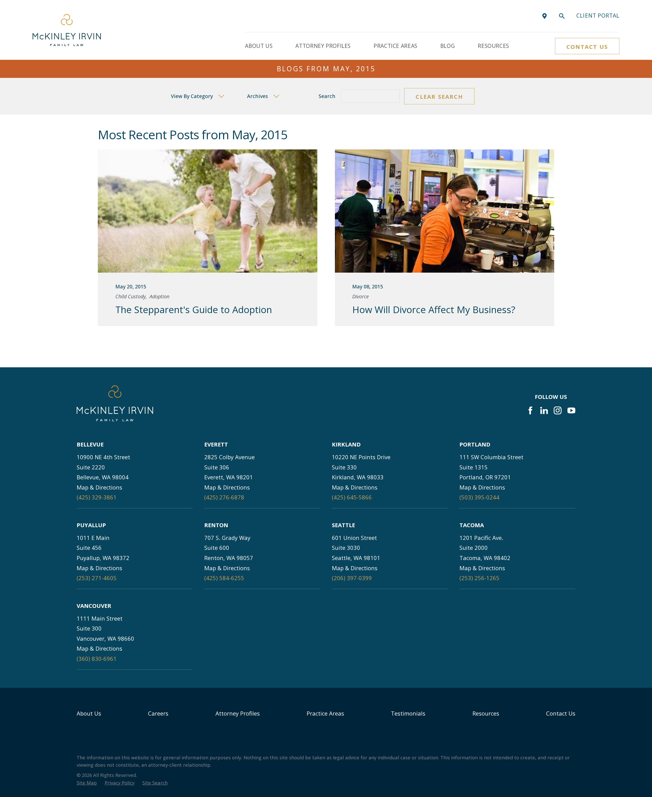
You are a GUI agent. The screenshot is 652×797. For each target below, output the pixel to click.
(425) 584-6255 (224, 578)
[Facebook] (530, 410)
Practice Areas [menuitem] (395, 45)
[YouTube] (571, 410)
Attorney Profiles (237, 713)
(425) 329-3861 (97, 497)
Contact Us (587, 46)
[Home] (67, 30)
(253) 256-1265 (479, 578)
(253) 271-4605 (97, 578)
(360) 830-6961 (97, 658)
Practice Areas (325, 713)
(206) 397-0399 (352, 578)
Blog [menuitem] (447, 45)
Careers (158, 713)
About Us (89, 713)
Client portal (597, 15)
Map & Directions (99, 487)
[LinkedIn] (544, 410)
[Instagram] (558, 410)
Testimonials (408, 713)
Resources (485, 713)
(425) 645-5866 (352, 497)
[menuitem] (87, 783)
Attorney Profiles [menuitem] (323, 45)
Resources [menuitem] (493, 45)
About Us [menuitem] (259, 45)
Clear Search (439, 96)
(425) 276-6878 (224, 497)
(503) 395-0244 (479, 497)
